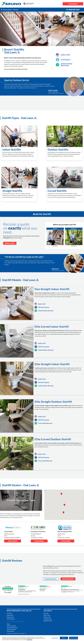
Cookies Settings (54, 637)
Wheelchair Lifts (48, 620)
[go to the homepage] (11, 4)
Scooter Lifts (10, 615)
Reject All (64, 637)
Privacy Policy (10, 631)
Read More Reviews (51, 579)
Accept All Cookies (73, 637)
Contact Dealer (12, 541)
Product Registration (12, 627)
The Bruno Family (11, 625)
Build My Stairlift (10, 243)
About (8, 624)
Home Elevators (11, 619)
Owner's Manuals (11, 629)
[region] (42, 638)
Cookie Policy (29, 639)
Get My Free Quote (68, 579)
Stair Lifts (9, 613)
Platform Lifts (10, 617)
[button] (61, 494)
